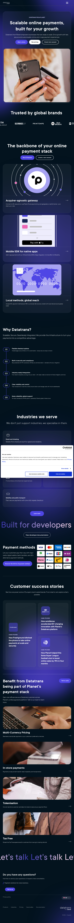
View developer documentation (37, 535)
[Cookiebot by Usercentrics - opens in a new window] (64, 448)
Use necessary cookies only (36, 474)
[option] (66, 897)
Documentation (40, 907)
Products (5, 907)
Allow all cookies (60, 474)
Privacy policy (7, 897)
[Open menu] (67, 3)
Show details (64, 468)
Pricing (21, 907)
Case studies (29, 907)
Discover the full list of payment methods (17, 564)
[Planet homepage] (6, 3)
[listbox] (66, 897)
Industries (13, 907)
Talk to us (10, 889)
